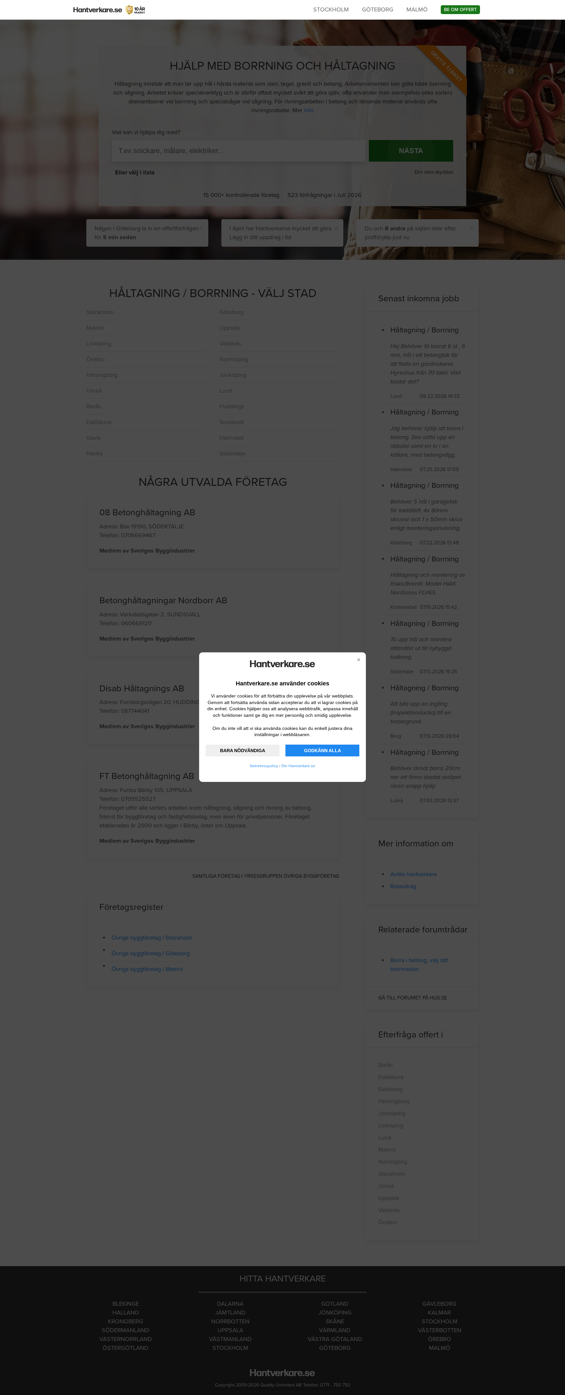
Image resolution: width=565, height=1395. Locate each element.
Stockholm (331, 9)
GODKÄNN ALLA (322, 750)
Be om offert (460, 9)
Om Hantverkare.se (298, 766)
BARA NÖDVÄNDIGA (242, 750)
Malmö (417, 9)
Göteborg (377, 9)
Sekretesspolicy (264, 766)
